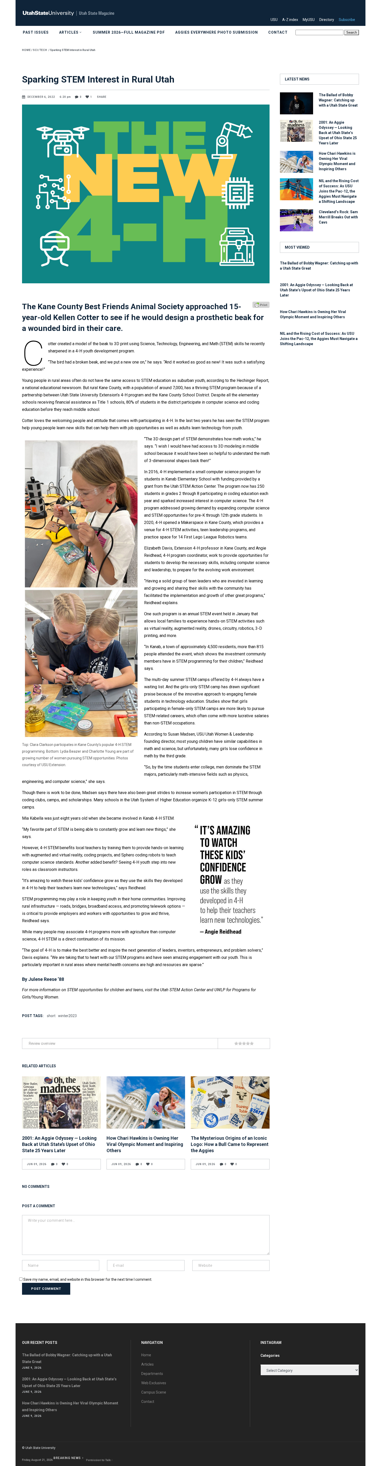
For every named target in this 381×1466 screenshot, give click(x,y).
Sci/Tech (40, 50)
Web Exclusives (153, 1383)
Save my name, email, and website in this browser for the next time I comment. (87, 1279)
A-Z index (292, 20)
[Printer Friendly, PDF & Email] (261, 304)
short (51, 1016)
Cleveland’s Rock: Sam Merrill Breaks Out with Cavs (338, 217)
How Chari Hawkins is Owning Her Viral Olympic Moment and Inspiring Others (145, 1144)
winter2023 (67, 1016)
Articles (147, 1364)
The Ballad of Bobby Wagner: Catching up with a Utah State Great (338, 100)
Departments (152, 1374)
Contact (147, 1402)
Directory (328, 20)
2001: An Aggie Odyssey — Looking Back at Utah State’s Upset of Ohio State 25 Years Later (59, 1144)
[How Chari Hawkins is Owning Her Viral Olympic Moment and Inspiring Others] (146, 1102)
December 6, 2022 (41, 96)
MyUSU (311, 20)
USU (276, 20)
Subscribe (349, 20)
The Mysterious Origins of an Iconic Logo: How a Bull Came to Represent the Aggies (230, 1144)
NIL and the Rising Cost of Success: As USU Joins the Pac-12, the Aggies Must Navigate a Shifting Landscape (339, 191)
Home (26, 50)
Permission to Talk (98, 1460)
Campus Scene (153, 1392)
